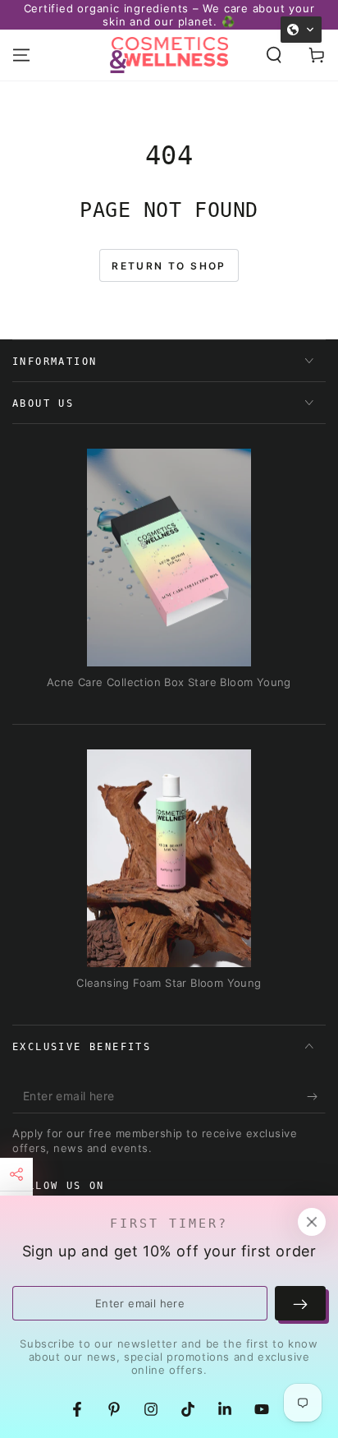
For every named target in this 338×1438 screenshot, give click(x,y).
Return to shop (169, 266)
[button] (274, 55)
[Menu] (21, 55)
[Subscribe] (316, 1097)
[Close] (312, 1222)
